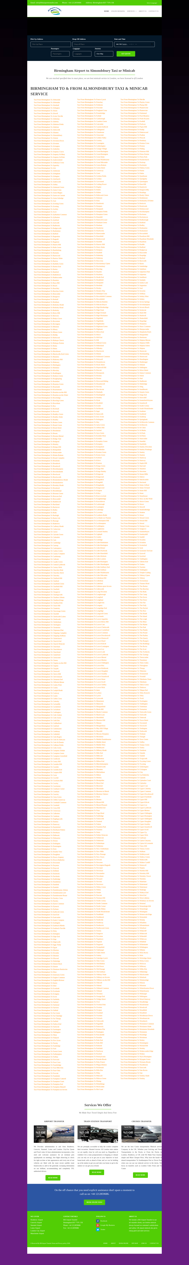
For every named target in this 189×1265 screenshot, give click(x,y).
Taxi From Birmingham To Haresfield (90, 236)
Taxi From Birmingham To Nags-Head (90, 813)
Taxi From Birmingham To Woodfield (134, 1010)
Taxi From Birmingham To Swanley (133, 540)
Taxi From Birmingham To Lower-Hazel (91, 641)
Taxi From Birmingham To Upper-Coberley (136, 789)
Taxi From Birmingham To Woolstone (134, 1037)
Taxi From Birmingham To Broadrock (47, 463)
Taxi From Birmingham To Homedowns (91, 362)
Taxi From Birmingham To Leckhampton (91, 523)
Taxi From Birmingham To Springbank (134, 419)
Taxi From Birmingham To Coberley (46, 701)
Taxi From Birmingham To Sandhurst (133, 277)
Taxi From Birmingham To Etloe (45, 986)
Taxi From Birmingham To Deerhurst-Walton (49, 830)
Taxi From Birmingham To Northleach (90, 917)
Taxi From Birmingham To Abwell (46, 113)
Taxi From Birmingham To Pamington (90, 1032)
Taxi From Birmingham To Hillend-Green (91, 343)
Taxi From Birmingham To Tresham (133, 734)
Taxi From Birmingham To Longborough (91, 594)
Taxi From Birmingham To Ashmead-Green (49, 187)
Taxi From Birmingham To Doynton (46, 865)
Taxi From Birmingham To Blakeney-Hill (48, 359)
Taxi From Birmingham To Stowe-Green (135, 501)
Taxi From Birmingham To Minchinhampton (92, 764)
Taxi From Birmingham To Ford (45, 1049)
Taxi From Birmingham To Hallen (89, 192)
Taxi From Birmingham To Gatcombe (90, 124)
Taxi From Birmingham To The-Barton (134, 586)
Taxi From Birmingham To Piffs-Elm (90, 1070)
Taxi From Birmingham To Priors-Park (134, 157)
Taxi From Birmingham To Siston (132, 376)
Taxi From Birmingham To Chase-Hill (47, 606)
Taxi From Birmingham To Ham (88, 201)
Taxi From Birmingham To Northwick (90, 925)
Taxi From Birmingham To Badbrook (47, 225)
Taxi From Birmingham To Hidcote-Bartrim (92, 302)
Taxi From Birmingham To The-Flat (133, 603)
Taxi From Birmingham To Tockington (134, 701)
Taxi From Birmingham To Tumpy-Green (135, 745)
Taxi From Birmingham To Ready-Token (135, 195)
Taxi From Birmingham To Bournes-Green (48, 384)
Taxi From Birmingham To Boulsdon (47, 381)
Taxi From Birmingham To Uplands (133, 778)
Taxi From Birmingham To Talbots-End (134, 562)
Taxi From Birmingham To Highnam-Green (92, 326)
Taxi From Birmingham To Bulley (45, 510)
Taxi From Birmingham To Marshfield (90, 717)
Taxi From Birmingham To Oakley (89, 955)
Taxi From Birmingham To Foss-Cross (47, 1062)
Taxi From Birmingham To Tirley (132, 696)
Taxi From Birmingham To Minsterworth (91, 767)
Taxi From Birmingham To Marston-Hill (91, 720)
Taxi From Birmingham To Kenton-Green (91, 452)
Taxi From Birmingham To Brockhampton (48, 469)
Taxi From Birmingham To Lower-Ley (90, 649)
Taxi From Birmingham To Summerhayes (135, 531)
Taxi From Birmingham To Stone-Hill (134, 490)
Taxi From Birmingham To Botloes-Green (48, 376)
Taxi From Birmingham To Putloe (132, 173)
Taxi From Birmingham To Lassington (90, 507)
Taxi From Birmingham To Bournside (47, 387)
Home (106, 11)
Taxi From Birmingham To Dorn (45, 849)
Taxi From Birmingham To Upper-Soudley (135, 824)
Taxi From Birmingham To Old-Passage (91, 969)
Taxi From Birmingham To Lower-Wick (91, 687)
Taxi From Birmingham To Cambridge (47, 543)
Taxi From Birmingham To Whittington (134, 947)
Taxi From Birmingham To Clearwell (47, 671)
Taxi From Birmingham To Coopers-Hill (48, 772)
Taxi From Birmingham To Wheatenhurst (135, 925)
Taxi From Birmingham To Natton (89, 824)
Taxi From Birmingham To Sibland (133, 365)
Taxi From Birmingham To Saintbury (133, 269)
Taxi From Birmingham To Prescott (133, 138)
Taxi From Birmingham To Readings (133, 192)
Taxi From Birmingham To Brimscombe (48, 452)
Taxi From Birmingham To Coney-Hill (47, 761)
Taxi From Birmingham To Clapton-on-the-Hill (50, 663)
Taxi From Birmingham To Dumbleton (47, 882)
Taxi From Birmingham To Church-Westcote (49, 644)
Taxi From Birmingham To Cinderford (47, 655)
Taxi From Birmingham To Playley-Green (135, 102)
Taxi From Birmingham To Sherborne (134, 337)
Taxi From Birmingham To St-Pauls (133, 433)
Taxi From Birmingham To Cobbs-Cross (48, 698)
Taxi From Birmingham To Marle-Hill (90, 709)
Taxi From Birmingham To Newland (90, 868)
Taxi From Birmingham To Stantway (133, 458)
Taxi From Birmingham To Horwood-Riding (92, 381)
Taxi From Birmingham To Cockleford (47, 707)
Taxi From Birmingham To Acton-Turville (48, 116)
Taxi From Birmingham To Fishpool (46, 1038)
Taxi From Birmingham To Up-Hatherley (135, 775)
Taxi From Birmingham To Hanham (89, 225)
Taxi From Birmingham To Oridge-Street (91, 999)
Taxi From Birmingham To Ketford (89, 458)
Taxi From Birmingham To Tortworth (133, 715)
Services (131, 11)
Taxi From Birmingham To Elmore (46, 966)
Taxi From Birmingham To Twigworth (134, 758)
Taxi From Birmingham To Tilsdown (133, 687)
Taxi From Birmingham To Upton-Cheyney (136, 840)
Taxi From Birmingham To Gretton (89, 179)
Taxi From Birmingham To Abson (45, 111)
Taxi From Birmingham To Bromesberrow (48, 482)
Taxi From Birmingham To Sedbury (133, 294)
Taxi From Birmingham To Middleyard (90, 747)
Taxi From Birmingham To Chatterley (47, 608)
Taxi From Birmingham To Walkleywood (135, 854)
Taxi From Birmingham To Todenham (134, 706)
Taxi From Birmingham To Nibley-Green (91, 887)
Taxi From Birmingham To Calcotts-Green (48, 534)
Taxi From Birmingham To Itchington (90, 419)
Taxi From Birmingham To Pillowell (89, 1076)
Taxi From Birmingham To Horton (89, 378)
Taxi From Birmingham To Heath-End (90, 277)
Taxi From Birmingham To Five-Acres (47, 1040)
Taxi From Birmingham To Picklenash (90, 1067)
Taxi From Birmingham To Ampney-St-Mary (49, 154)
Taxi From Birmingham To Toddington (134, 704)
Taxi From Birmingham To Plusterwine (134, 110)
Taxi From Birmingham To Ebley (45, 931)
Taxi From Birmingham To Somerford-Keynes (137, 400)
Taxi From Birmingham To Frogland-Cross (92, 110)
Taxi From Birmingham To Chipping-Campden (50, 633)
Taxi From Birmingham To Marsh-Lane (91, 715)
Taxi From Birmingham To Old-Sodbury (91, 972)
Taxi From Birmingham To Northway (90, 923)
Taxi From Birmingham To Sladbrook (134, 381)
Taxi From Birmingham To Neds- (88, 832)
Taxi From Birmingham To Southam (133, 411)
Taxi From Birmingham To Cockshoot (47, 709)
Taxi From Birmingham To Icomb (89, 406)
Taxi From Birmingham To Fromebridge (91, 113)
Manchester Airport (37, 1233)
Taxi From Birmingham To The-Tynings (134, 655)
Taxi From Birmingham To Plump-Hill (134, 105)
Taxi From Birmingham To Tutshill (133, 756)
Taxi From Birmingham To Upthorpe (133, 838)
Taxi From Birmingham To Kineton (89, 463)
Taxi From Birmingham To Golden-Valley (91, 138)
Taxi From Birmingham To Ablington (47, 108)
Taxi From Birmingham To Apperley (46, 165)
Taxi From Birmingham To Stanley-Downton (136, 447)
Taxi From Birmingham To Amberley (47, 149)
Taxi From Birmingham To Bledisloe (46, 368)
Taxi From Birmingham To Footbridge (47, 1046)
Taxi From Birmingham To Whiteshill (134, 936)
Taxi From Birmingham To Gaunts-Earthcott (92, 127)
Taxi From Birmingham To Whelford (133, 928)
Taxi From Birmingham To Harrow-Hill (91, 244)
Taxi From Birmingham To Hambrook (90, 203)
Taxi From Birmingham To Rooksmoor (134, 231)
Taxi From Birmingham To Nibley (89, 890)
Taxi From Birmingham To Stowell (133, 507)
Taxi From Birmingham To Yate (132, 1073)
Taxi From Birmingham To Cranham (46, 791)
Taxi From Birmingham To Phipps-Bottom (92, 1065)
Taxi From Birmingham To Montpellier (90, 780)
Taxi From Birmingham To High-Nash (90, 310)
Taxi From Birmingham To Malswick (90, 704)
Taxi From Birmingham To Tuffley (133, 742)
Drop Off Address (79, 39)
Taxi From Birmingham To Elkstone (46, 956)
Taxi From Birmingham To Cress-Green (47, 797)
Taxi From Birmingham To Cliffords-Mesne (49, 682)
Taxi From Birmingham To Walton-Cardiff (135, 862)
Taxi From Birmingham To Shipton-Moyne (135, 340)
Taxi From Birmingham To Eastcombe (47, 917)
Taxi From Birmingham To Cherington (47, 625)
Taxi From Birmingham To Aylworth (46, 223)
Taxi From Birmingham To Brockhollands (48, 472)
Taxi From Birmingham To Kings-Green (91, 466)
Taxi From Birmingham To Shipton (133, 348)
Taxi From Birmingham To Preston (133, 146)
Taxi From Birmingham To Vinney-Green (135, 849)
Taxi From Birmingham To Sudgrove (133, 529)
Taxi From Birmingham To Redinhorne (134, 198)
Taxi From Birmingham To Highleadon (90, 324)
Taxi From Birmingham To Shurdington (134, 359)
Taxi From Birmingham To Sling (132, 387)
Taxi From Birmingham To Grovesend (90, 181)
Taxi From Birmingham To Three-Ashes (134, 663)
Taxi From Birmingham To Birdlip (46, 335)
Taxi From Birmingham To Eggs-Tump (47, 945)
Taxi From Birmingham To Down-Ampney (49, 857)
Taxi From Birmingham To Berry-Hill (47, 313)
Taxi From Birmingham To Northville (90, 920)
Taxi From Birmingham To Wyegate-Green (135, 1059)
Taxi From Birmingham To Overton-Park (91, 1005)
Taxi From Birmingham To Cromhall (46, 805)
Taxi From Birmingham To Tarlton (132, 564)
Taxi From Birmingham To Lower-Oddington (93, 663)
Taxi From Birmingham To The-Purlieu (134, 635)
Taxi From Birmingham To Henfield (89, 285)
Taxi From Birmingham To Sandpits (133, 280)
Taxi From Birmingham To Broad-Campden (49, 458)
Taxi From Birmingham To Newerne (90, 862)
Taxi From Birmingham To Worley (133, 1040)
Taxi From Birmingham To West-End (133, 895)
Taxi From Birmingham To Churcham (47, 647)
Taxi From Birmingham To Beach (45, 286)
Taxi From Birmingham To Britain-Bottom (48, 455)
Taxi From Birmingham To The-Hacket (134, 608)
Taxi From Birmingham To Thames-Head (135, 583)
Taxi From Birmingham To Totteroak (133, 717)
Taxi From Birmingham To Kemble (89, 438)
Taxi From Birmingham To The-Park (133, 627)
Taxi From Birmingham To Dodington (47, 843)
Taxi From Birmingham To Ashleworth (47, 182)
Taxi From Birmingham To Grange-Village (92, 149)
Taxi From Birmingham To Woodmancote (135, 1018)
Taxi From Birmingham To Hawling (89, 269)
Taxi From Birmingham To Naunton (89, 830)
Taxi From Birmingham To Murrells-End (91, 808)
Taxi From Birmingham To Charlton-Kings (49, 600)
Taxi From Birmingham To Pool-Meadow (135, 116)
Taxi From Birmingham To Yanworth (133, 1067)
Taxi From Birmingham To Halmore (89, 198)
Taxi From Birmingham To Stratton (133, 512)
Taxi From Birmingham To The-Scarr (133, 649)
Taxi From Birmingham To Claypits (46, 668)
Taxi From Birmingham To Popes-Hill (134, 127)
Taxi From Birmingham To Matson (89, 723)
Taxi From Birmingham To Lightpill (89, 534)
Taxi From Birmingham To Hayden (89, 272)
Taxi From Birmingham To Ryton (132, 263)
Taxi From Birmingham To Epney (45, 983)
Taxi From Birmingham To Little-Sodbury (91, 570)
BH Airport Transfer (145, 1220)
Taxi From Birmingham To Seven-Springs (135, 302)
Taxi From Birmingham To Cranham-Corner (49, 789)
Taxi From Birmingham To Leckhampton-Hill (93, 521)
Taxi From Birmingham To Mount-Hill (90, 802)
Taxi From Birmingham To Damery (46, 822)
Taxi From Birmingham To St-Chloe (133, 428)
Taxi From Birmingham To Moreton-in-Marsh (93, 791)
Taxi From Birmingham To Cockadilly (47, 704)
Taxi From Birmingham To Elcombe (46, 953)
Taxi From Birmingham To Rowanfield (134, 233)
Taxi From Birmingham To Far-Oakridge (48, 1016)
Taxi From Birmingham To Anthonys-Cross (49, 163)
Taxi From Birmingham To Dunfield (46, 884)
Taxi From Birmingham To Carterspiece (47, 548)
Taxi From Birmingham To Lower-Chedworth (93, 627)
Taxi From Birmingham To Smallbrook (134, 389)
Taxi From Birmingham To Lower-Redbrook (92, 668)
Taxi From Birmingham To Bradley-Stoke (48, 417)
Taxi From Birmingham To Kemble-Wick (91, 436)
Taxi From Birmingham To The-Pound (134, 633)
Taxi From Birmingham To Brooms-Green (48, 493)
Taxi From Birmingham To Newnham (90, 876)
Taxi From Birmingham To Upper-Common (136, 791)
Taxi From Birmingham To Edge (45, 939)
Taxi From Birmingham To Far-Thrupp (47, 1018)
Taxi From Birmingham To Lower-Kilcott (91, 644)
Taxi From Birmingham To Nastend (89, 821)
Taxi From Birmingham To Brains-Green (48, 422)
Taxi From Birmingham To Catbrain (46, 559)
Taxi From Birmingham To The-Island (134, 616)
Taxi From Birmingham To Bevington (47, 324)
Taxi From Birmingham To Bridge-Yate (47, 439)
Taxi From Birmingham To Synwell (133, 553)
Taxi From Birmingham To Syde (132, 548)
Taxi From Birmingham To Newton (89, 881)
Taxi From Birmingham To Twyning (133, 764)
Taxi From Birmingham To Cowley (46, 783)
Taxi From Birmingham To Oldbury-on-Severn (93, 977)
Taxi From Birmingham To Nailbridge (90, 816)
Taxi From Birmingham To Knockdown (91, 501)
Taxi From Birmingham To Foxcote (46, 1073)
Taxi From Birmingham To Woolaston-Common (137, 1024)
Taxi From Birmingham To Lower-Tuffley (91, 685)
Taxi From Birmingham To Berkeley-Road (48, 307)
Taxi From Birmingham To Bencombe (47, 294)
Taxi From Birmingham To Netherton (90, 846)
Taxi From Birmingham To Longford (90, 597)
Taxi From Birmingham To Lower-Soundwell (93, 676)
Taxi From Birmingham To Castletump (47, 556)
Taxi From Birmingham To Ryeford (133, 258)
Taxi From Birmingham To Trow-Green (134, 739)
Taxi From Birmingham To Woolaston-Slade (136, 1026)
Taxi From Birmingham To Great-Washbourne (93, 160)
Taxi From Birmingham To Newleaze (90, 871)
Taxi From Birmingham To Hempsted (90, 283)
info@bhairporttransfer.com (47, 3)
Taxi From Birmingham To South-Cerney (135, 406)
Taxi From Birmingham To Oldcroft (89, 983)
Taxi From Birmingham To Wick (132, 955)
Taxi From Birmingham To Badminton (47, 231)
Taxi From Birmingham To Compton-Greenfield (50, 756)
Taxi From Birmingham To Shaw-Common (135, 326)
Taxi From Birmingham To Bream (45, 433)
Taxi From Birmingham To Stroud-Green (135, 518)
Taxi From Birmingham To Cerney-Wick (48, 567)
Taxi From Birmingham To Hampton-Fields (92, 212)
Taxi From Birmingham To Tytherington (134, 767)
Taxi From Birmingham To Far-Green (47, 1013)
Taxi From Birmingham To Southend (133, 414)
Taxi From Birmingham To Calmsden (47, 537)
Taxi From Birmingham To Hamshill (89, 217)
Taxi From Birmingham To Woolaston (134, 1032)
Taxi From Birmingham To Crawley (46, 794)
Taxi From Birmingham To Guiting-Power (92, 184)
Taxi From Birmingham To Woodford (134, 1013)
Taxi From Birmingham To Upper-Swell (134, 830)
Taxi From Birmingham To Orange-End (91, 996)
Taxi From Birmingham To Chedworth (47, 619)
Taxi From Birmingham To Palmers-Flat (91, 1029)
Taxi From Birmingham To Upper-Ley (134, 805)
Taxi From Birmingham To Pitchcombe (90, 1087)
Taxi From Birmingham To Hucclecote (90, 389)
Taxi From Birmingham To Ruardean (133, 242)
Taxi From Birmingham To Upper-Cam (134, 786)
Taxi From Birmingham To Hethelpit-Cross (92, 294)
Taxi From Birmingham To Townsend (134, 723)
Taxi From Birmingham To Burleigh (46, 515)
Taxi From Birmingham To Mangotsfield (91, 706)
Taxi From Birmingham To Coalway (46, 693)
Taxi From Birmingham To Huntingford (91, 395)
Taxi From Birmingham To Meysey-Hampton (93, 734)
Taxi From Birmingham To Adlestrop (47, 119)
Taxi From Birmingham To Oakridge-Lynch (92, 958)
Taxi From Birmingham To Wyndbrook (134, 1065)
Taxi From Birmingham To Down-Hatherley (49, 860)
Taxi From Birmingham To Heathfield (90, 280)
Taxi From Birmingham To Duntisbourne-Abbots (51, 890)
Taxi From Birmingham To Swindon (133, 542)
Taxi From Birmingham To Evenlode (46, 988)
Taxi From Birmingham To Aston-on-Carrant (49, 195)
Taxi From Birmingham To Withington (134, 996)
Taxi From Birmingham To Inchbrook (90, 408)
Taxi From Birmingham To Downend (47, 863)
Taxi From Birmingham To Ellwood (46, 958)
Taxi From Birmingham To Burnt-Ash (47, 518)
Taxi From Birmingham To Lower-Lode (91, 652)
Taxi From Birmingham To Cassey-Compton (49, 554)
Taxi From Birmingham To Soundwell (134, 403)
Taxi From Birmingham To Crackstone (47, 786)
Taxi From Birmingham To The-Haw (133, 611)
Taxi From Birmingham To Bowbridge (47, 398)
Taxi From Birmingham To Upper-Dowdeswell (137, 794)
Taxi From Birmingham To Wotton (133, 1054)
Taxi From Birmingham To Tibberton (133, 671)
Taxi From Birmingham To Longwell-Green (92, 614)
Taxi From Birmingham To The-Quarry (134, 638)
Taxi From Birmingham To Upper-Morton (135, 810)
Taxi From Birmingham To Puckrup (133, 162)
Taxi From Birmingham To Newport (89, 879)
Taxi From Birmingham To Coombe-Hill (48, 764)
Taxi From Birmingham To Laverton (89, 512)
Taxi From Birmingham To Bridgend (46, 441)
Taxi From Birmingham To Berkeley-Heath (49, 305)
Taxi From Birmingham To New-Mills (90, 851)
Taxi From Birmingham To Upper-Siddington (136, 819)
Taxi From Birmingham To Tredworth (134, 731)
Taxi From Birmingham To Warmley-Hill (135, 873)
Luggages (76, 49)
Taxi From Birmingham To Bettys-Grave (48, 318)
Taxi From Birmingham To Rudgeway (134, 250)
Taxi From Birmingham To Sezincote (133, 310)
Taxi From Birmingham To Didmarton (47, 838)
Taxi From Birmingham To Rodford (133, 222)
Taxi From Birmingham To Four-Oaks (47, 1070)
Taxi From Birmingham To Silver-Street (134, 370)
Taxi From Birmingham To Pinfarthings (91, 1084)
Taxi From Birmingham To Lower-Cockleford (93, 630)
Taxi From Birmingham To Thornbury (134, 660)
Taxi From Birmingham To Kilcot (89, 460)
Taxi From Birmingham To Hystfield (90, 403)
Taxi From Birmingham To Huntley (89, 397)
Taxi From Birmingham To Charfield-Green (49, 584)
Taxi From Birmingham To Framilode (47, 1076)
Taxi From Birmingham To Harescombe (91, 233)
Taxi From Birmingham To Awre (45, 212)
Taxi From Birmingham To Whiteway (134, 939)
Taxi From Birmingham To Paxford (89, 1054)
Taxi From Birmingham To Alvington (47, 146)
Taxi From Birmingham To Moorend (90, 786)
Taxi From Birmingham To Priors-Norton (135, 154)
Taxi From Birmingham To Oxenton (89, 1015)
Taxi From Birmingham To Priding (133, 149)
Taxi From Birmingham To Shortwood (134, 356)
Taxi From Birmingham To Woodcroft (134, 1007)
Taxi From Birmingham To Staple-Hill (134, 463)
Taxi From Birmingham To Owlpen (89, 1010)
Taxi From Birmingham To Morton (89, 799)
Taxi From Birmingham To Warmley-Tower (136, 876)
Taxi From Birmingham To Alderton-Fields (49, 124)
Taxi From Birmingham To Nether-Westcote (92, 835)
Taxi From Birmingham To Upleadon (133, 783)
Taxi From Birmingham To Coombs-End (48, 770)
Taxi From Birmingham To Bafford (46, 234)
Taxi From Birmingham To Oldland (89, 991)
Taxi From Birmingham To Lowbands (90, 616)
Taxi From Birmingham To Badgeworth (47, 228)
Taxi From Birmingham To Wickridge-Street (136, 958)
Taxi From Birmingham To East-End (46, 915)
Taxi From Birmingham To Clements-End (48, 679)
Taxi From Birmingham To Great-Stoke (91, 157)
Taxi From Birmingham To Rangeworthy (135, 190)
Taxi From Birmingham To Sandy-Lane (134, 283)
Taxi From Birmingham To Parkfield (89, 1048)
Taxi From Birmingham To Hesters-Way (91, 291)
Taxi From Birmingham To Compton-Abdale (49, 750)
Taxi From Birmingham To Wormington (134, 1043)
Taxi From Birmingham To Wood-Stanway (135, 999)
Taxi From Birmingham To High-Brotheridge (92, 307)
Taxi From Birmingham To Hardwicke (90, 231)
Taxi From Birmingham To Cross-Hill (47, 808)
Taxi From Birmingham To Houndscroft (91, 384)
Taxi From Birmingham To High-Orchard (91, 313)
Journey (98, 49)
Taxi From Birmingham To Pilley (88, 1073)
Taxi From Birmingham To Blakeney (46, 362)
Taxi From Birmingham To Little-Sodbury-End (93, 567)
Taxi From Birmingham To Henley (89, 288)
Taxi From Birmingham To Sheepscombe (135, 329)
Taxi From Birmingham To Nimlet (89, 892)
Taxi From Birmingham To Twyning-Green (136, 761)
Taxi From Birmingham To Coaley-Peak (48, 685)
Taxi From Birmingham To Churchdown (48, 649)
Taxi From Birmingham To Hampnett (90, 209)
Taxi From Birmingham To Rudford (133, 247)
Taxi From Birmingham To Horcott (89, 370)
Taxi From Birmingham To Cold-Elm (47, 720)
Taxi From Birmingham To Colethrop (47, 731)
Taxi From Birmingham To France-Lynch (91, 99)
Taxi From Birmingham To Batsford (46, 272)
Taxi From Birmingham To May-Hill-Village (92, 728)
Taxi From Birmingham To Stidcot (132, 477)
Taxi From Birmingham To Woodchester (135, 1005)
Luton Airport (35, 1228)
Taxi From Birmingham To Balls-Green (47, 247)
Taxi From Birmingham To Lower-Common (92, 633)
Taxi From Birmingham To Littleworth (90, 589)
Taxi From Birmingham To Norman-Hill (91, 898)
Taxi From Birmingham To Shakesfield (134, 318)
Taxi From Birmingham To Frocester (90, 108)
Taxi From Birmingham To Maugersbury (91, 726)
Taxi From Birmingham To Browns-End (48, 496)
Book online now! (94, 1202)
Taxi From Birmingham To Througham (134, 665)
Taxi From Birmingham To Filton (45, 1035)
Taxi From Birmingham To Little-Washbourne (93, 572)
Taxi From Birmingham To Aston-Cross (47, 190)
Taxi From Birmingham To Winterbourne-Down (137, 988)
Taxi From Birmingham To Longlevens (90, 603)
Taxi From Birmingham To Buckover (47, 507)
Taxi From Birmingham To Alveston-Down (49, 141)
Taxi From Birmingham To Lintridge (90, 540)
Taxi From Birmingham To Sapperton (134, 285)
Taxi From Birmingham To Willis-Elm (134, 969)
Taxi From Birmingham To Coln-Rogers (48, 737)
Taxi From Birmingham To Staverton (133, 471)
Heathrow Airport (37, 1220)
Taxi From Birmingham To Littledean (90, 581)
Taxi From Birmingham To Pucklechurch (135, 160)
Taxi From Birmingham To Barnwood (47, 256)
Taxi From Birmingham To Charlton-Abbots (49, 597)
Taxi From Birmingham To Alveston (46, 143)
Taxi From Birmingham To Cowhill (46, 778)
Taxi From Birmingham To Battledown (47, 275)
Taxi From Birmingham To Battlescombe (48, 277)
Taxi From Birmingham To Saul (132, 288)
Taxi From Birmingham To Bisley (45, 346)
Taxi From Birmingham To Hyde (88, 400)
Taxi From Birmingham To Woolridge (134, 1035)
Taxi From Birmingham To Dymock (46, 906)
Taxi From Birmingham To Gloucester (90, 135)
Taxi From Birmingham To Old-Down (90, 966)
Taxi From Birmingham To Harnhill (89, 242)
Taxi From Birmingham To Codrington (47, 712)
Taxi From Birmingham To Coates (46, 696)
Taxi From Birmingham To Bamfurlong (47, 250)
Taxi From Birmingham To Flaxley (46, 1043)
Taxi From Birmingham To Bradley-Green (48, 414)
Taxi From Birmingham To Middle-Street (91, 742)
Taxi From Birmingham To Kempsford (90, 447)
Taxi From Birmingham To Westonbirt (134, 917)
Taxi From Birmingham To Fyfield (89, 116)
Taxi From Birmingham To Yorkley (133, 1078)
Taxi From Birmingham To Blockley (46, 370)
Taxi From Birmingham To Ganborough (91, 119)
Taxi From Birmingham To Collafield (47, 734)
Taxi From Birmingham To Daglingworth (48, 819)
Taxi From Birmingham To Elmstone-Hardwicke (50, 969)
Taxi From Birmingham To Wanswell (133, 865)
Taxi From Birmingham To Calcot (45, 532)
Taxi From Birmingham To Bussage (46, 521)
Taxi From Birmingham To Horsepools (90, 373)
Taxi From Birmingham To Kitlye (89, 493)
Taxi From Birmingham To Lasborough (91, 504)
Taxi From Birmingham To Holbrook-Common (93, 356)
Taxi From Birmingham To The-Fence (134, 600)
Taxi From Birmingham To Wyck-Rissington (136, 1057)
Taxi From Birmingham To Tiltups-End (134, 690)
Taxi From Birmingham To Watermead (134, 884)
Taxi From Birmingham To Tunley (132, 747)
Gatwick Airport (36, 1222)
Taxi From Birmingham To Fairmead (46, 1005)
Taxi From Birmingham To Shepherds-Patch (136, 332)
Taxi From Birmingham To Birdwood (47, 338)
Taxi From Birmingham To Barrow (46, 261)
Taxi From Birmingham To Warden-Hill (134, 871)
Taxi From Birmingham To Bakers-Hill (47, 245)
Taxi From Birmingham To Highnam (90, 329)
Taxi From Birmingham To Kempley (90, 444)
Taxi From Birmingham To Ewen (45, 997)
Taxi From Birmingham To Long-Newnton (92, 592)
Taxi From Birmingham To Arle (45, 168)
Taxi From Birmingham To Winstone (133, 985)
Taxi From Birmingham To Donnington (47, 846)
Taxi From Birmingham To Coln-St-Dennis (49, 742)
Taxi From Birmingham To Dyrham (46, 909)
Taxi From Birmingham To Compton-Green (49, 753)
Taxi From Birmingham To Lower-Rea (90, 665)
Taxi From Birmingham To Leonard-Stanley (92, 531)
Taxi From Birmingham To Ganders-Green (92, 121)
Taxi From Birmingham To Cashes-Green (48, 551)
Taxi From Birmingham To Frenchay (90, 102)
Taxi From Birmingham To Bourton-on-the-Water (51, 395)
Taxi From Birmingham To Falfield (46, 1010)
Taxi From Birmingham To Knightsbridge (91, 499)
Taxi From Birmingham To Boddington (47, 373)
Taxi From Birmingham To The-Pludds (134, 630)
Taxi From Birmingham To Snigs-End (134, 395)
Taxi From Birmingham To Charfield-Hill (48, 586)
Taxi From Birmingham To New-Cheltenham (92, 849)
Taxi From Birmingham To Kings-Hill (90, 469)
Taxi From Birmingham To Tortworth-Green (136, 712)
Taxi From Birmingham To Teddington (134, 570)
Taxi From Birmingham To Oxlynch (89, 1018)
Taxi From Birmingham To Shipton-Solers (135, 346)
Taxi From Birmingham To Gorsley (89, 140)
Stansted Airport (36, 1225)
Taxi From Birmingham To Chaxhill (46, 614)
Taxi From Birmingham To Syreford (133, 556)
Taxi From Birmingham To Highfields (90, 321)
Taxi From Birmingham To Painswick (90, 1026)
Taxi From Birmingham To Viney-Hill (134, 846)
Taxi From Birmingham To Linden (89, 537)
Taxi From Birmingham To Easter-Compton (49, 920)
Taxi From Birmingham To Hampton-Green (92, 214)
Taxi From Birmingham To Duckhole (47, 876)
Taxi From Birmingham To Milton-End (90, 761)
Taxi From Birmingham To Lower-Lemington (93, 646)
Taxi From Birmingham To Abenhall (46, 105)
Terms (53, 1243)
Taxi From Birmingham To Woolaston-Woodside (137, 1029)
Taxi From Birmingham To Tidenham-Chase (136, 679)
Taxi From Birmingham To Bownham (47, 403)
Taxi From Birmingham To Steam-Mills (134, 474)
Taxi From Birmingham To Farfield (46, 1021)
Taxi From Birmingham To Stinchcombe (135, 480)
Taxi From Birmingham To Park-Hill (90, 1043)
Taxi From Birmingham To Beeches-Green (48, 291)
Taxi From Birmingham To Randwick (134, 187)
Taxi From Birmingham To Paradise (89, 1037)
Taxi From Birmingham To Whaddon (133, 923)
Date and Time (119, 39)
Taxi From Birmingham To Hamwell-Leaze (92, 220)
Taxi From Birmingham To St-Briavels (134, 425)
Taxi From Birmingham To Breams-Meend (48, 436)
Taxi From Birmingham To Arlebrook (47, 171)
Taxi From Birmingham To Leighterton (90, 529)
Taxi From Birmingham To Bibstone (46, 327)
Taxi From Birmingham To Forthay (46, 1057)
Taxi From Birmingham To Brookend (47, 488)
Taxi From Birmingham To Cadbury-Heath (49, 526)
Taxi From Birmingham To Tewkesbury (134, 581)
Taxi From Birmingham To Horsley (89, 376)
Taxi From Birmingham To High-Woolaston (92, 315)
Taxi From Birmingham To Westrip (133, 920)
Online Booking (118, 11)
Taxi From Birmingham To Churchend (47, 652)
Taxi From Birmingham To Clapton (46, 666)
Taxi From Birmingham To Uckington (134, 769)
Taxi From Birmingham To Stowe (132, 504)
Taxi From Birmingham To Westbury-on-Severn (137, 901)
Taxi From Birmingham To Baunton (46, 280)
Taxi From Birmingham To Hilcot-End (90, 332)
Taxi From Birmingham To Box (45, 406)
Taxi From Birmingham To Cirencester (47, 657)
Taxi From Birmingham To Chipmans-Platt (48, 630)
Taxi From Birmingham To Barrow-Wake (48, 258)
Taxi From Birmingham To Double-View (48, 852)
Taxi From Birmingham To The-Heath (134, 614)
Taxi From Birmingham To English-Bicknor (49, 980)
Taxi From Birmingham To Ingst (88, 411)
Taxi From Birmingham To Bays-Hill (47, 283)
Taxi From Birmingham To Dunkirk (46, 887)
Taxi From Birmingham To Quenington (134, 181)
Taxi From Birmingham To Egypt (45, 947)
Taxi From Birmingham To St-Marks (133, 430)
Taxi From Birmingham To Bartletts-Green (48, 264)
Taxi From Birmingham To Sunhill (132, 537)
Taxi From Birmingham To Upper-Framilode (136, 797)
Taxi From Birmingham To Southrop (133, 417)
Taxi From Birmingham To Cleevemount (48, 677)
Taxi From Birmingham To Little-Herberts (91, 556)
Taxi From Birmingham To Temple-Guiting (135, 572)
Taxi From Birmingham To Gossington (90, 143)
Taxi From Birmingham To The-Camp (134, 594)
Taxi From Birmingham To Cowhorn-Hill (48, 781)
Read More (53, 1178)
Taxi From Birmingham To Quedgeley (134, 179)
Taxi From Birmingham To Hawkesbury (91, 266)
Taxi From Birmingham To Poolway (133, 124)
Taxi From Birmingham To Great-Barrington (92, 151)
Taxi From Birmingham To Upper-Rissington (136, 816)
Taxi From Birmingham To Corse (45, 775)
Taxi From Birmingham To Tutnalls (133, 753)
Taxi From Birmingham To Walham (133, 851)
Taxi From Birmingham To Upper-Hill (134, 799)
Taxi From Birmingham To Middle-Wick (91, 745)
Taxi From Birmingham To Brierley (46, 444)
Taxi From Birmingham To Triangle (133, 737)
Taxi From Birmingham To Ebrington (47, 934)
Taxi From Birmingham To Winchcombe (135, 974)
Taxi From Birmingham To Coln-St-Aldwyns (49, 740)
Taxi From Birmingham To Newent (89, 860)
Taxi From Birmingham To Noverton (90, 936)
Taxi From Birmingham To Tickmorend (134, 674)
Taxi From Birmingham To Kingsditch (90, 480)
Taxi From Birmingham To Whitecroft (134, 933)
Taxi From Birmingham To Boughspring (48, 379)
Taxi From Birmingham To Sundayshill (134, 534)
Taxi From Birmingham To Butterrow (47, 523)
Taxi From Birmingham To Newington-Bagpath (93, 865)
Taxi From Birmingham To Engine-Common (49, 977)
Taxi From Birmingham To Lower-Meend (91, 657)
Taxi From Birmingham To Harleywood (91, 239)
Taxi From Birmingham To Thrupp (133, 668)
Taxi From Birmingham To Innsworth (90, 414)
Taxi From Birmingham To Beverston (47, 321)
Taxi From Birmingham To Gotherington (91, 146)
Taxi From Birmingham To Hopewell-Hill (91, 367)
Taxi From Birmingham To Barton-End (47, 266)
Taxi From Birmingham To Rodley (133, 225)
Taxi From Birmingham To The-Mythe (134, 624)
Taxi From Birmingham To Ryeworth (133, 261)
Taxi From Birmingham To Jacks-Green (91, 425)
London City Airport (38, 1231)
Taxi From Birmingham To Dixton (46, 841)
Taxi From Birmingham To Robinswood (134, 209)
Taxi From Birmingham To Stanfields (133, 444)
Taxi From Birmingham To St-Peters (133, 436)
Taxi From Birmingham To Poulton (133, 135)
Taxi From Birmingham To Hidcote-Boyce (92, 305)
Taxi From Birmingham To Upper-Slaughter (136, 821)
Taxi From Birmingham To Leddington (90, 526)
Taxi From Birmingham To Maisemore (90, 701)
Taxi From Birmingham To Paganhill (90, 1024)
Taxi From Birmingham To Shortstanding (135, 354)
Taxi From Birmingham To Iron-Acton (90, 417)
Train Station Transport (98, 1121)
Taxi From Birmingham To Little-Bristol (91, 548)
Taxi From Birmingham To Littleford (90, 583)
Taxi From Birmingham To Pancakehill (90, 1035)
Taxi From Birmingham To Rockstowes (134, 217)
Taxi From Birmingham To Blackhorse (47, 351)
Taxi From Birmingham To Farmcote (46, 1027)
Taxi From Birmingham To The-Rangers (135, 641)
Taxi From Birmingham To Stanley (133, 452)
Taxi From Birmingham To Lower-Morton (92, 660)
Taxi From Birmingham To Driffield (46, 871)
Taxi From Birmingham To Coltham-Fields (48, 745)
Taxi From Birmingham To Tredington (134, 728)
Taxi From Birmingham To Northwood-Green (93, 928)
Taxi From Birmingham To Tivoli (132, 698)
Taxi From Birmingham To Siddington (134, 367)
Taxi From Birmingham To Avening (46, 206)
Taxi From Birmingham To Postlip (132, 129)
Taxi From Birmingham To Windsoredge (135, 980)
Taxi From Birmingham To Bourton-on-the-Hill (50, 392)
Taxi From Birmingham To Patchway (90, 1051)
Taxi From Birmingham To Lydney (89, 693)
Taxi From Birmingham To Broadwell (47, 466)
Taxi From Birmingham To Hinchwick (90, 351)
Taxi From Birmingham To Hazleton (89, 274)
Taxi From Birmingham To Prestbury (133, 140)
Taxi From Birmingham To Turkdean (133, 750)
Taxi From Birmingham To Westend (133, 903)
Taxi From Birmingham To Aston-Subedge (48, 198)
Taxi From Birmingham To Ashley (46, 184)
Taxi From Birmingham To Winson (133, 983)
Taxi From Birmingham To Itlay (88, 422)
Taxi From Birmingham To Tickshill (133, 676)
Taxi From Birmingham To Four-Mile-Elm (48, 1068)
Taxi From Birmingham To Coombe (46, 767)
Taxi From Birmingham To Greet (88, 173)
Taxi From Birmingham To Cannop (46, 545)
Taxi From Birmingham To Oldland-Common (93, 988)
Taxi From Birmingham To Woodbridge (134, 1002)
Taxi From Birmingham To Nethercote (90, 838)
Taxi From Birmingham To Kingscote (90, 474)
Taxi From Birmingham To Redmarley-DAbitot (137, 201)
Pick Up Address (37, 39)
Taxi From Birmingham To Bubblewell (47, 502)
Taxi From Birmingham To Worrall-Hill (134, 1046)
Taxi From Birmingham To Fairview (46, 1007)
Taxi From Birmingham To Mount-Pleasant (92, 805)
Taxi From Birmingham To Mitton (89, 775)
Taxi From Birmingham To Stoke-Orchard (135, 488)
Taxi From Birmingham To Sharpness (134, 324)
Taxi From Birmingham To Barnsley (46, 253)
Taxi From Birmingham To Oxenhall (90, 1013)
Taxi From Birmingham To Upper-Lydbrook (136, 808)
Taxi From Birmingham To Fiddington (47, 1032)
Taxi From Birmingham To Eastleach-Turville (49, 928)
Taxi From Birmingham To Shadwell (133, 315)
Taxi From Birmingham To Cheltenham (47, 622)
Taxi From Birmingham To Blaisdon (46, 357)
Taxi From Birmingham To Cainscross (47, 529)
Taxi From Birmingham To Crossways (47, 811)
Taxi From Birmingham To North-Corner (91, 906)
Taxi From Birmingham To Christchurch (48, 638)
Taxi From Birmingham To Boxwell (46, 411)
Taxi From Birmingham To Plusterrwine (134, 108)
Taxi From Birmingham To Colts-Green (47, 748)
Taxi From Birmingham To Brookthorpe (48, 491)
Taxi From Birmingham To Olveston (89, 994)
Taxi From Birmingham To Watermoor (134, 887)
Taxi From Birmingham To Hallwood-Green (92, 195)
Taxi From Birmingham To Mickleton (90, 737)
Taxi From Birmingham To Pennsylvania (91, 1057)
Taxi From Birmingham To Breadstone (47, 431)
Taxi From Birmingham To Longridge (90, 611)
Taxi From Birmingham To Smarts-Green (135, 392)
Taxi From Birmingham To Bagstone (46, 242)
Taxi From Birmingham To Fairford (46, 1002)
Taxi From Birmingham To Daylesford (47, 827)
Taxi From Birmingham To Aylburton (47, 217)
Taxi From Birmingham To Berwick (46, 316)
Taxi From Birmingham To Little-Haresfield (92, 553)
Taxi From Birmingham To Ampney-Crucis (49, 152)
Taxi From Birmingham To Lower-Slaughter (92, 671)
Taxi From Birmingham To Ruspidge (133, 255)
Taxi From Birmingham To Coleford (46, 726)
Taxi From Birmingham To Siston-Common (136, 373)
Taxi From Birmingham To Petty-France (91, 1062)
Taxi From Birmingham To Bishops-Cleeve (49, 340)
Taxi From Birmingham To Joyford (89, 430)
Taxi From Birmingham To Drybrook (47, 874)
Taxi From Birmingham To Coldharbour (48, 723)
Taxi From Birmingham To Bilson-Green (48, 332)
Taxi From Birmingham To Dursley (46, 901)
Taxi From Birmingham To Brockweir (47, 474)
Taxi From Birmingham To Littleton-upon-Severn (94, 586)
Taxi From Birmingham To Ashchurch (47, 179)
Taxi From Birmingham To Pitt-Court (90, 1089)
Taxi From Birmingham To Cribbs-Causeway (49, 800)
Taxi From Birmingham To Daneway (47, 824)
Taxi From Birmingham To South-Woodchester (137, 408)
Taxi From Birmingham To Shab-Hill (133, 313)
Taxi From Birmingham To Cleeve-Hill (47, 674)
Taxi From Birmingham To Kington (89, 490)
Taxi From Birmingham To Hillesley (89, 348)
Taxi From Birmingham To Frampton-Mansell (50, 1087)
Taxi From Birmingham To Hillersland (90, 346)
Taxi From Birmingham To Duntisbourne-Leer (50, 893)
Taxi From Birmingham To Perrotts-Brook (91, 1059)
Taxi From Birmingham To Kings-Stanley (91, 471)
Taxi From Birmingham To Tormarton (134, 709)
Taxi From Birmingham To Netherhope (90, 843)
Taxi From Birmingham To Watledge (133, 890)
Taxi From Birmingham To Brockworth (47, 477)
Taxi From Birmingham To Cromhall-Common (50, 802)
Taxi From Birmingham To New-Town (90, 857)
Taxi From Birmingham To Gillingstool (90, 129)
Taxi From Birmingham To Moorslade (90, 789)
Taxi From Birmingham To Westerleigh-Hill (136, 906)
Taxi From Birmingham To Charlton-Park (48, 603)
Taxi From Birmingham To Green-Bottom (91, 165)
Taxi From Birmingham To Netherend (90, 840)
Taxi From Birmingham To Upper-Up (134, 832)
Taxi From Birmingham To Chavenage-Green (49, 611)
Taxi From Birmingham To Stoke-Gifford (135, 485)
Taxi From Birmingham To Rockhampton (135, 212)
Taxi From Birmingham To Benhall (46, 299)
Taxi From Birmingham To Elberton (46, 950)
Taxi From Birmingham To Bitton (45, 348)
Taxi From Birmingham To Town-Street (134, 720)
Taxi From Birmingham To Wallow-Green (135, 857)
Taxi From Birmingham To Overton (89, 1007)
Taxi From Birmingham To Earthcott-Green (49, 912)
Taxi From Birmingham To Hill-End (89, 337)
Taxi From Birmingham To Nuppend (90, 944)
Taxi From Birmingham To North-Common (92, 903)
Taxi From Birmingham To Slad (132, 378)
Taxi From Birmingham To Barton (46, 269)
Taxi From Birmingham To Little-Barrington (92, 545)
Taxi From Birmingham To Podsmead (134, 113)
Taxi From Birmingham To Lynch (89, 696)
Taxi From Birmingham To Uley (132, 772)
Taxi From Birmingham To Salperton (133, 274)
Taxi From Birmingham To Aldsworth (47, 130)
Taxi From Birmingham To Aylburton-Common (50, 214)
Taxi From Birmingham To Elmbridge (47, 961)
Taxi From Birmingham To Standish (133, 441)
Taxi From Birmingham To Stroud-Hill (134, 521)
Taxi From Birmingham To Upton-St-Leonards (137, 843)
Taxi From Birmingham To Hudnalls (89, 392)
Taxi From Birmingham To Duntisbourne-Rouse (50, 895)
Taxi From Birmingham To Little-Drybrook (92, 551)
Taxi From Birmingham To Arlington (46, 176)
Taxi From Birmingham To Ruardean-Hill (135, 236)
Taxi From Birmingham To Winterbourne (135, 991)
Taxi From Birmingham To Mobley (89, 778)
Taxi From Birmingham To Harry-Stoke (91, 247)
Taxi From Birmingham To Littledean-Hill (91, 578)
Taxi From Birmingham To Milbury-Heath (92, 750)
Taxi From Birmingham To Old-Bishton (91, 964)
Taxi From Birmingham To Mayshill (89, 731)
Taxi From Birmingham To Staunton (133, 469)
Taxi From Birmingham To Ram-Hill (133, 184)
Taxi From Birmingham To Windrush (133, 977)
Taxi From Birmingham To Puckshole (134, 165)
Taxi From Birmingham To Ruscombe (134, 253)
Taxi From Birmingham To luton (88, 690)
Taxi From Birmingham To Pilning (89, 1081)
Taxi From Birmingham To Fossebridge (47, 1065)
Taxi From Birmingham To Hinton (89, 354)
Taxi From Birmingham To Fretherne (90, 105)
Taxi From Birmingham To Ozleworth (90, 1021)
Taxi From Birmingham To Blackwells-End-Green (51, 354)
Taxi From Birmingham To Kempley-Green (92, 441)
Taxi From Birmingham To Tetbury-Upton (135, 575)
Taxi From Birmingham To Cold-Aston (47, 718)
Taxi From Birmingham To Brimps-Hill (47, 447)
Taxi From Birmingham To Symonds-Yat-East (136, 551)
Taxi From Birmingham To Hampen (89, 206)
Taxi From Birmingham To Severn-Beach (135, 307)
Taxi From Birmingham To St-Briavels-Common (137, 422)
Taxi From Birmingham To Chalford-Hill (48, 578)
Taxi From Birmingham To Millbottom (90, 758)
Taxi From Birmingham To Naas (88, 810)
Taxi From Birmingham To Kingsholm (90, 485)
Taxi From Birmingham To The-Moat (133, 622)
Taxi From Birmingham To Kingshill (90, 482)
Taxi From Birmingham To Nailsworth (90, 819)
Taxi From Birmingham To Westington (134, 912)
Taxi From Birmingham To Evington (46, 994)
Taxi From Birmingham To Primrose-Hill (135, 151)
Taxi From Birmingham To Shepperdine (134, 335)
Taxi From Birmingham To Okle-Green (90, 961)
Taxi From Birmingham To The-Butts (133, 592)
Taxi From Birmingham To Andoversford (48, 160)
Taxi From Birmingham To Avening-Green (48, 204)
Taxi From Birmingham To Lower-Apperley (92, 619)
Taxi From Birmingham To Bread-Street (47, 428)
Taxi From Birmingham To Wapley (133, 868)
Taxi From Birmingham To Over (88, 1002)
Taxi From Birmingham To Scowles (133, 291)
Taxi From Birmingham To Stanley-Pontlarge (136, 449)
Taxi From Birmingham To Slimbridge (134, 384)
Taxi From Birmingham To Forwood (46, 1059)
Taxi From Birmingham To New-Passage (91, 854)
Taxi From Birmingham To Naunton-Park (91, 827)
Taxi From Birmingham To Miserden (90, 769)
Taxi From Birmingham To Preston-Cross (135, 143)
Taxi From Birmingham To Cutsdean (46, 816)
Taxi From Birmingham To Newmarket (90, 873)
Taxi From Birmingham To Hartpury (89, 250)
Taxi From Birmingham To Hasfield (89, 253)
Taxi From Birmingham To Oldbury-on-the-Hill (93, 980)
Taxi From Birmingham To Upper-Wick (134, 835)
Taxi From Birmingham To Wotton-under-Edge (137, 1051)
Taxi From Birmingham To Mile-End (90, 753)
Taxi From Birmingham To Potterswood (134, 132)
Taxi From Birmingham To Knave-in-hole (91, 496)
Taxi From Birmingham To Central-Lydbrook (49, 565)
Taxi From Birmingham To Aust (45, 201)
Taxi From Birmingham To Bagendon (47, 236)
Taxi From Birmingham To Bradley (46, 420)
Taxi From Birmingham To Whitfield (133, 942)
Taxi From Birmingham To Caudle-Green (48, 562)
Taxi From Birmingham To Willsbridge (134, 972)
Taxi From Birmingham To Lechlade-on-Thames (94, 518)
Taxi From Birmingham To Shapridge (134, 321)
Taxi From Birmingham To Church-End (47, 641)
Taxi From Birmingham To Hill (88, 340)
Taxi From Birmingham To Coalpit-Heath (48, 690)
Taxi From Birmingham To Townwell (134, 726)
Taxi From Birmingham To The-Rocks (134, 646)
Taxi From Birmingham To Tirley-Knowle (135, 693)
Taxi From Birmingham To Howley (89, 387)
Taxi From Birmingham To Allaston (46, 132)
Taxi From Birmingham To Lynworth (90, 698)
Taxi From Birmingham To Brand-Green (48, 425)
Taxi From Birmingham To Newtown (90, 884)
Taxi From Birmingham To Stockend (133, 482)
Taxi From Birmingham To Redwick (133, 203)
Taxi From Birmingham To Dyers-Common (49, 904)
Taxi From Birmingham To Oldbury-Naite (91, 974)
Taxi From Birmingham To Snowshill (133, 397)
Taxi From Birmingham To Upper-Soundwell (136, 827)
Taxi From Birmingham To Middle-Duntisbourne (94, 739)
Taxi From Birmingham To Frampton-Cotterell (50, 1079)
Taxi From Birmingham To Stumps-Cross (135, 526)
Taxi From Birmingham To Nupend (89, 942)
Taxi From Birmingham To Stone (132, 493)
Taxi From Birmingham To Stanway (133, 460)
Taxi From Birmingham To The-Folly (133, 605)
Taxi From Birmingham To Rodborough (134, 220)
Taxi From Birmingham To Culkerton (47, 813)
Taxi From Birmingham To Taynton (133, 567)
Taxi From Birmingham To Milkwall (89, 756)
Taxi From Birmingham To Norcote (89, 895)
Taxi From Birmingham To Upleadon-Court (136, 780)
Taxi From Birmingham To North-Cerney (91, 901)
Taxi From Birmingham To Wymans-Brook (135, 1062)
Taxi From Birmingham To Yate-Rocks (134, 1070)
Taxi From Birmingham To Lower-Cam (91, 624)
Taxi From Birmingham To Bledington (47, 365)
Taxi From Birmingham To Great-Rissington (92, 154)
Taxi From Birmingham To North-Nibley (91, 909)
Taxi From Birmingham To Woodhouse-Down (137, 1015)
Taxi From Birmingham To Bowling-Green (49, 400)
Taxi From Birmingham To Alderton (46, 127)
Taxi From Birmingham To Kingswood (90, 488)
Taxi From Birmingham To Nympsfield (90, 947)
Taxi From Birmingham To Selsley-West (134, 296)
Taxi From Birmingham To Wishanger (134, 994)
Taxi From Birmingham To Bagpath (46, 239)
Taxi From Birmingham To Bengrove (47, 297)
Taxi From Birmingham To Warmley (133, 879)
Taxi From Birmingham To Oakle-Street (91, 953)
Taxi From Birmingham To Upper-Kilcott (135, 802)
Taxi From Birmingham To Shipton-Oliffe (135, 343)
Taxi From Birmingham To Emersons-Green (49, 975)
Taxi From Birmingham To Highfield (90, 318)
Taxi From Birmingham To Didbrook (47, 835)
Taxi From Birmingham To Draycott (46, 868)
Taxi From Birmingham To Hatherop (90, 258)
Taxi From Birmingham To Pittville (133, 99)
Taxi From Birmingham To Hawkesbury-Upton (93, 263)
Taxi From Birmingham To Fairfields (46, 999)
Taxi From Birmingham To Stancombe (134, 438)
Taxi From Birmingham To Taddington (134, 559)
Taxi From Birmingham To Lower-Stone (91, 679)
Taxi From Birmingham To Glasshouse (90, 132)
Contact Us (153, 11)
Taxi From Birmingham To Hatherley (90, 255)
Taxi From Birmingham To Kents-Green (91, 455)
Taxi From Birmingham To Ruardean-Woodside (137, 239)
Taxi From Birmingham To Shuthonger (134, 362)
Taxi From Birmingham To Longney (89, 605)
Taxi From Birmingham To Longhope (90, 600)
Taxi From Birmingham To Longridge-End (92, 608)
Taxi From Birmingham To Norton (89, 931)
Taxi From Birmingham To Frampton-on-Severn (50, 1090)
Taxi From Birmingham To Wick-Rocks (134, 953)
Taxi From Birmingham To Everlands (47, 991)
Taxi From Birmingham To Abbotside (47, 102)
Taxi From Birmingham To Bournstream (48, 389)
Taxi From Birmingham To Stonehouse (134, 496)
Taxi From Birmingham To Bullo (45, 513)
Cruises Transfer (141, 1121)
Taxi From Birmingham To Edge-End (47, 936)
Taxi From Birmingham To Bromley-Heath (49, 485)
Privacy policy (62, 1243)
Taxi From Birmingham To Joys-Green (90, 433)
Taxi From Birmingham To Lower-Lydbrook (92, 655)
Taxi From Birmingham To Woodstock (134, 1021)
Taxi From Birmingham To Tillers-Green (135, 685)
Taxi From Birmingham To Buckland (47, 504)
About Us (142, 11)
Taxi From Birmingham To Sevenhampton (135, 305)
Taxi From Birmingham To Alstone (46, 138)
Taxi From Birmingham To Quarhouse (134, 176)
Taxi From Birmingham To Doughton (47, 854)
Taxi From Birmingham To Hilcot (89, 335)
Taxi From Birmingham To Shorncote (134, 351)
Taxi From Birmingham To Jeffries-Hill (90, 428)
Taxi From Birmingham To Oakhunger (90, 950)
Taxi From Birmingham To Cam (45, 540)
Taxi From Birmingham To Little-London (91, 559)
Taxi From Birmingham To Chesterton (47, 627)
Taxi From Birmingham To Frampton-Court (49, 1081)
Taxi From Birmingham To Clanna (46, 660)
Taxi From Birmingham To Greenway (90, 171)
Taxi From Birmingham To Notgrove (90, 933)
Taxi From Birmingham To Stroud (132, 523)
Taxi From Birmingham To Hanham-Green (92, 222)
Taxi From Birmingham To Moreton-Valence (92, 794)
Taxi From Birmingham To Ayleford (46, 220)
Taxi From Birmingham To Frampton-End (48, 1084)
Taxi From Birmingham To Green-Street (91, 168)
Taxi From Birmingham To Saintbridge (134, 266)
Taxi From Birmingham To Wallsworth (134, 860)
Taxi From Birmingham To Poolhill (133, 121)
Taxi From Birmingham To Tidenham (133, 682)
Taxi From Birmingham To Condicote (47, 759)
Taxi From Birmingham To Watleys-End (134, 892)
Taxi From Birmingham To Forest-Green (48, 1051)
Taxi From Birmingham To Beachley (46, 288)
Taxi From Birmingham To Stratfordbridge (135, 510)
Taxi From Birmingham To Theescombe (134, 657)
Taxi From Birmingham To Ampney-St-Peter (49, 157)
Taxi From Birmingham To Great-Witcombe (92, 162)
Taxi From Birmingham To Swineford (134, 545)
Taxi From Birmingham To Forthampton (48, 1054)
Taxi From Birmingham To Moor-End (90, 783)
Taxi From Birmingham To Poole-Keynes (135, 119)
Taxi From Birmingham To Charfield (46, 589)
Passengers (55, 49)
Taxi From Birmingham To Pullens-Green (135, 168)
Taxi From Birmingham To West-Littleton (135, 898)
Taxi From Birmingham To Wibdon (133, 950)
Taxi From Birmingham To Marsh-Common (92, 712)
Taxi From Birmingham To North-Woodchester (93, 912)
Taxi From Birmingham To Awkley (46, 209)
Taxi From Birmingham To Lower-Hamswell (92, 638)
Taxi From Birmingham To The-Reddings (135, 644)
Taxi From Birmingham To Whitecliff (133, 931)
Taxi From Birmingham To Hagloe (89, 187)
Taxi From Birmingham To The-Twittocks (135, 652)
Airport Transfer (54, 1121)
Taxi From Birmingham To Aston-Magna (48, 193)
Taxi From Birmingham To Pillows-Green (91, 1078)
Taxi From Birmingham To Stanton (133, 455)
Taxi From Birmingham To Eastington (47, 923)
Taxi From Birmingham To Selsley (132, 299)
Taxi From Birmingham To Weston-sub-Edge (136, 914)
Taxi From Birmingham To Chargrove (47, 592)
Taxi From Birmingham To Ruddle (133, 244)
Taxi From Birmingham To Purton (132, 171)
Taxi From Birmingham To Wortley (133, 1048)
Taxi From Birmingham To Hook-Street (91, 365)
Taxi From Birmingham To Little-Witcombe (92, 575)
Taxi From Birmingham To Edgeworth (47, 942)
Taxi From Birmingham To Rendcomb (134, 206)
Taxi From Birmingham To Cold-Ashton (48, 715)
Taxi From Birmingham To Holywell (90, 359)
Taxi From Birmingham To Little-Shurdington (93, 564)
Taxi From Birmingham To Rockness (133, 214)
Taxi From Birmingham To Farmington (47, 1029)
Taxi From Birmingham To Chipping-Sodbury (50, 636)
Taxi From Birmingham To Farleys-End (47, 1024)
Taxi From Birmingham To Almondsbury (48, 135)
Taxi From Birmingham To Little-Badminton (92, 542)
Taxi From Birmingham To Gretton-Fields (91, 176)
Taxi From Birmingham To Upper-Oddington (136, 813)
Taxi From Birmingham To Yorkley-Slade (135, 1076)
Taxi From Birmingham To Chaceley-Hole (48, 570)
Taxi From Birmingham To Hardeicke (90, 228)
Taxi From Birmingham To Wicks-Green (135, 961)
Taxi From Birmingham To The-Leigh (134, 619)
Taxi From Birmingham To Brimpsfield (47, 450)
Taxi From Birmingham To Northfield (90, 914)
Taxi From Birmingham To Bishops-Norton (49, 343)
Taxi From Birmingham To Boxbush (46, 409)
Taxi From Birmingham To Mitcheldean (91, 772)
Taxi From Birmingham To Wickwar (133, 964)
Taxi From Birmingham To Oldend (89, 985)
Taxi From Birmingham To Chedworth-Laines (50, 616)
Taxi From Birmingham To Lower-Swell (91, 682)
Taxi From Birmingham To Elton (45, 972)
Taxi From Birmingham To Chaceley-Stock (49, 573)
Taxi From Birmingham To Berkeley (46, 310)
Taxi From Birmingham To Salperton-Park (135, 272)
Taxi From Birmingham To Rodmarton (134, 228)
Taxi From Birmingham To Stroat (132, 515)
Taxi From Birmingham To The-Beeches (135, 589)
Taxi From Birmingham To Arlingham (47, 173)
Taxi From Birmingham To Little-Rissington (92, 562)
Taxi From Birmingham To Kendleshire (91, 449)
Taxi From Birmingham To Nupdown (90, 939)
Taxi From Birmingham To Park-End (90, 1040)
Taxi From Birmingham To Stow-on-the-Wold (136, 499)
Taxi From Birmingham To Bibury (46, 329)
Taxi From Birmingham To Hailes (89, 190)
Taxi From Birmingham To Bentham (46, 302)
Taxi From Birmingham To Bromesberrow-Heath (51, 480)
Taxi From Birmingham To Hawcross (90, 261)
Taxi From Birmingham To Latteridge (90, 510)
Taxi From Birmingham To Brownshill (47, 499)
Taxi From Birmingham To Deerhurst (47, 832)
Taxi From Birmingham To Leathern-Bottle (92, 515)
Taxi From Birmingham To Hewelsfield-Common (94, 296)
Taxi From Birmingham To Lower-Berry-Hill (92, 622)
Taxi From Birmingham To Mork (88, 797)
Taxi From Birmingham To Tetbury (133, 578)
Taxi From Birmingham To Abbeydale (47, 100)
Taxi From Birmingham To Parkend (89, 1046)
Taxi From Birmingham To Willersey (133, 966)
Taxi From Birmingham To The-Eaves (134, 597)
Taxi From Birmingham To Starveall (133, 466)
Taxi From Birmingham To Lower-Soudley (92, 674)
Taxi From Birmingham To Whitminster (134, 944)
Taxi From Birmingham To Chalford (46, 581)
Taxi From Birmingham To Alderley (46, 122)
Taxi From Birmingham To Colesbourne (48, 729)
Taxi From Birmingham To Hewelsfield (91, 299)
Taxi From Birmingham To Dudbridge (47, 879)
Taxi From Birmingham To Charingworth (48, 595)
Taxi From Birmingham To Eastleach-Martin (49, 925)
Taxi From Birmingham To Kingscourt (90, 477)
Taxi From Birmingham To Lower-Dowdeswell (93, 635)
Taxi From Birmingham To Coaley (46, 688)
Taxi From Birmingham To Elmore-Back (48, 964)
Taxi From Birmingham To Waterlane (133, 881)
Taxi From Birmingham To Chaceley (46, 575)
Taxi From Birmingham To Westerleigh (134, 909)
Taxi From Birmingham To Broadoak (47, 461)
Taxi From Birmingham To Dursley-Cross (48, 898)
